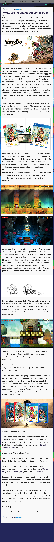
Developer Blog (25, 12)
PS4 (3, 472)
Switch (45, 469)
